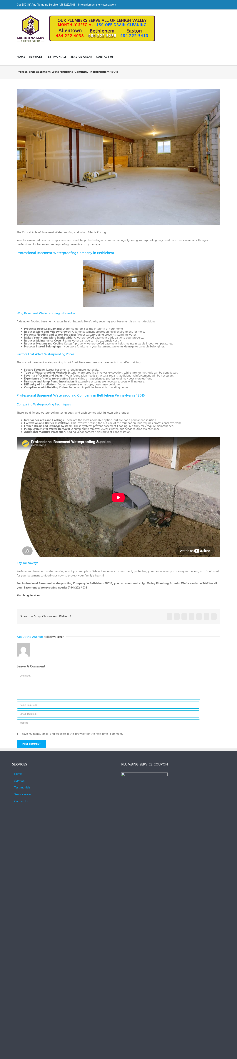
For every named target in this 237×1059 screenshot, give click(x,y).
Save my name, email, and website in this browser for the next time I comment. (72, 734)
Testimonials (22, 787)
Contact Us (21, 801)
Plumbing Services (28, 595)
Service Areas (22, 794)
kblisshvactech (54, 637)
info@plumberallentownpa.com (97, 5)
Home (18, 774)
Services (19, 780)
